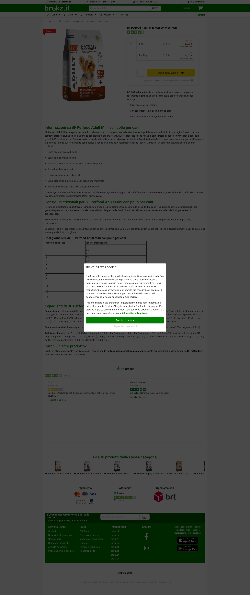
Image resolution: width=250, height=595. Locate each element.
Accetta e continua (125, 320)
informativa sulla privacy (135, 313)
